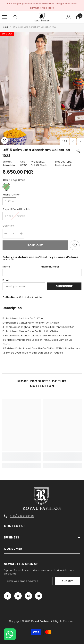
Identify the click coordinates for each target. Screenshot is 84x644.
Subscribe (64, 286)
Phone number (50, 266)
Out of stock (26, 297)
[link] (21, 459)
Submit (67, 581)
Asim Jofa (9, 165)
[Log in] (68, 17)
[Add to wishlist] (75, 245)
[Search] (15, 17)
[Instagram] (18, 596)
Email (6, 280)
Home (5, 27)
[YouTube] (38, 596)
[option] (42, 88)
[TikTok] (28, 596)
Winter (38, 297)
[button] (73, 141)
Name (6, 266)
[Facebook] (7, 596)
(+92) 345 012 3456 (22, 515)
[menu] (4, 17)
